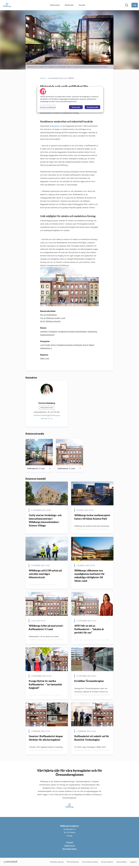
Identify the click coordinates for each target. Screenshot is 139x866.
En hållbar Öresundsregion (89, 680)
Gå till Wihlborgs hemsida (50, 321)
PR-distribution (73, 862)
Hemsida (69, 842)
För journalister (107, 862)
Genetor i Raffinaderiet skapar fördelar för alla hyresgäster (46, 738)
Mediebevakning (56, 862)
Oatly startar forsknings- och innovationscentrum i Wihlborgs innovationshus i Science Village (45, 520)
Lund (42, 345)
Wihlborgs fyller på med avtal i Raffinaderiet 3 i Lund (46, 627)
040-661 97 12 (47, 418)
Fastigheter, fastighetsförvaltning (61, 331)
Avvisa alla (76, 107)
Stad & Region (88, 345)
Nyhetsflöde (122, 862)
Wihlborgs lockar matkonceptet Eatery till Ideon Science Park (92, 517)
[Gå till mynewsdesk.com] (10, 862)
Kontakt (82, 5)
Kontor (53, 345)
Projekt (47, 345)
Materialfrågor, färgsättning (86, 331)
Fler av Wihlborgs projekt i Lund (52, 318)
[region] (70, 100)
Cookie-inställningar (48, 107)
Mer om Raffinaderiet (48, 315)
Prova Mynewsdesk (90, 862)
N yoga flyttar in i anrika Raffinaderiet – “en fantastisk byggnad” (45, 684)
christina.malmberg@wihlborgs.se (47, 415)
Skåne (42, 358)
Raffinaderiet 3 (46, 348)
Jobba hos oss (69, 845)
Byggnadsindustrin (47, 335)
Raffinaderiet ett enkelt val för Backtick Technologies (91, 738)
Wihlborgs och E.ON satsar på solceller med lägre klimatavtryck (45, 574)
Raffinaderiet (55, 126)
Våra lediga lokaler (69, 849)
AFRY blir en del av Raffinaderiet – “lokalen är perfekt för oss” (89, 629)
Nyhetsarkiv (55, 5)
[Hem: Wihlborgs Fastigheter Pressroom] (7, 5)
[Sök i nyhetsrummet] (126, 5)
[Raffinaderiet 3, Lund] (39, 452)
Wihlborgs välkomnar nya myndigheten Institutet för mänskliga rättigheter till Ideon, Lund (89, 575)
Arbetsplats (77, 345)
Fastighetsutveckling (64, 345)
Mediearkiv (69, 5)
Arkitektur (44, 331)
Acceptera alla (92, 107)
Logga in (133, 862)
